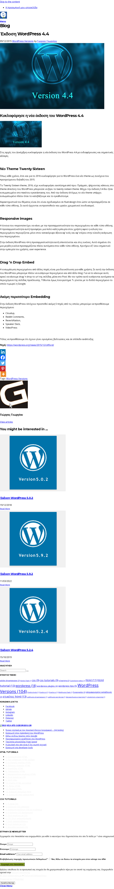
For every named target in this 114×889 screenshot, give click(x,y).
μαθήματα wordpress (56, 697)
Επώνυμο (4, 849)
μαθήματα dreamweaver (37, 697)
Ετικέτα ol (44, 692)
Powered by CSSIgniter (12, 879)
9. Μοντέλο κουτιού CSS (17, 827)
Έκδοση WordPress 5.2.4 (16, 650)
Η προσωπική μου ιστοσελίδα (21, 7)
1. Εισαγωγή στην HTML (17, 756)
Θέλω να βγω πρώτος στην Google (21, 736)
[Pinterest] (3, 368)
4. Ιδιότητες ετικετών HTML (18, 765)
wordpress (26, 686)
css (35, 680)
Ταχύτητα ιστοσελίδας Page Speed (21, 741)
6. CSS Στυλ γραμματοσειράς (18, 818)
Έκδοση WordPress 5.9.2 (16, 574)
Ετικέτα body (33, 692)
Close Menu (6, 886)
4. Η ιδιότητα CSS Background (19, 812)
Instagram (10, 712)
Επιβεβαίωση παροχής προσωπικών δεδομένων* (23, 859)
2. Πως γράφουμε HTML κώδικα (20, 759)
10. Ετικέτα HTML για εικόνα (18, 783)
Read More (5, 508)
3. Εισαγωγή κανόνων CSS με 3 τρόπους (24, 809)
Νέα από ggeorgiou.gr (19, 725)
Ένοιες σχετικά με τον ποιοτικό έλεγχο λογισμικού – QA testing (35, 730)
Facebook (10, 706)
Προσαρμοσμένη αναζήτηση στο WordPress (25, 738)
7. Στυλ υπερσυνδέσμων (17, 821)
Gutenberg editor (77, 681)
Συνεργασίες (79, 692)
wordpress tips (67, 685)
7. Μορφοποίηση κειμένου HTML (21, 774)
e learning (64, 680)
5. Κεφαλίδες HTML (14, 768)
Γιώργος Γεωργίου (47, 41)
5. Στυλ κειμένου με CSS (17, 815)
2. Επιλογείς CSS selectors (17, 806)
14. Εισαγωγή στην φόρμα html (20, 794)
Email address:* (8, 854)
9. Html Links (11, 780)
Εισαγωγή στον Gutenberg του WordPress (25, 733)
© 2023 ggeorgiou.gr (11, 875)
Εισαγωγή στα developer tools (19, 747)
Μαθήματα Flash (65, 692)
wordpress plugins (47, 686)
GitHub (9, 709)
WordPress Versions (23, 41)
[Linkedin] (3, 352)
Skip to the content (10, 1)
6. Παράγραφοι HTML (15, 771)
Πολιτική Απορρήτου (35, 875)
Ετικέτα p (53, 692)
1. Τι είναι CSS (12, 803)
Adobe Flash (25, 681)
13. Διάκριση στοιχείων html (18, 791)
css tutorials (49, 680)
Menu (3, 21)
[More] (3, 374)
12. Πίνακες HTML (14, 788)
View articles (6, 421)
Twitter (9, 721)
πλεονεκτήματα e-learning (76, 697)
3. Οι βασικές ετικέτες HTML (18, 762)
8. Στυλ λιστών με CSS (16, 777)
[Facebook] (3, 357)
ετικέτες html (14, 696)
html (91, 680)
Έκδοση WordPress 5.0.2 (16, 498)
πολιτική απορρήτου (20, 872)
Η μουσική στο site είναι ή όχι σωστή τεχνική (26, 744)
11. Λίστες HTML (13, 786)
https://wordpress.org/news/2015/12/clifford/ (30, 345)
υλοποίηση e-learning (96, 697)
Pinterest (10, 718)
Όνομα (3, 844)
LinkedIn (9, 715)
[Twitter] (3, 363)
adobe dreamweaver (10, 680)
